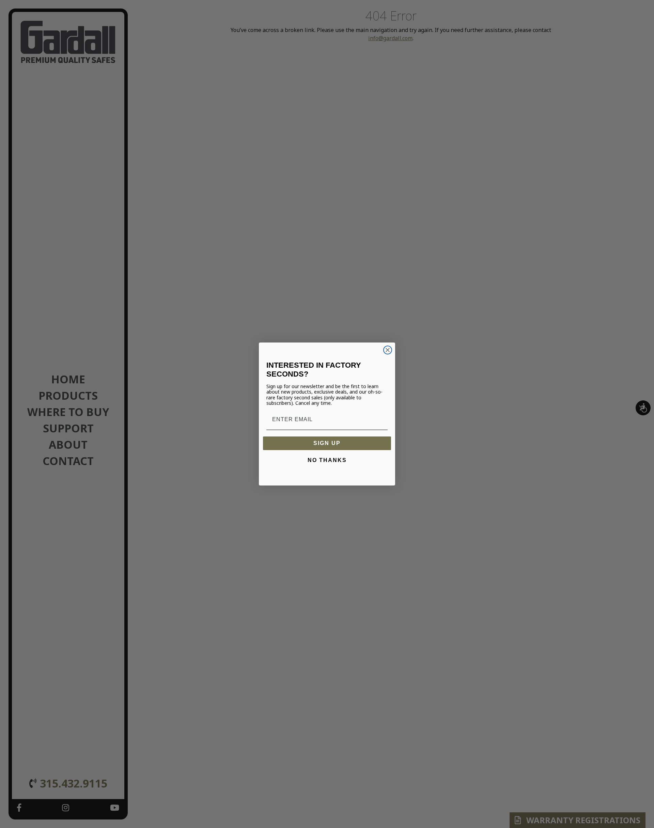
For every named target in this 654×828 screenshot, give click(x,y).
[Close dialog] (388, 350)
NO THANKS (327, 460)
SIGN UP (327, 443)
